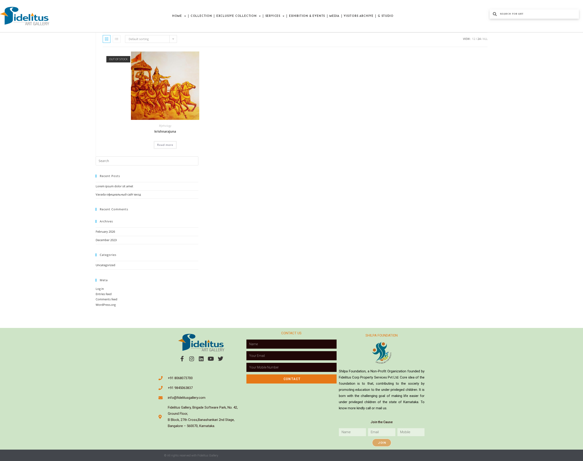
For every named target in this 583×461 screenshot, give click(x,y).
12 (473, 39)
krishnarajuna (165, 131)
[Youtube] (211, 358)
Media (334, 16)
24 (479, 39)
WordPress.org (106, 305)
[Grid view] (106, 39)
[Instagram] (191, 358)
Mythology (165, 126)
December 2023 (106, 240)
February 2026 (105, 231)
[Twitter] (220, 358)
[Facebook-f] (182, 358)
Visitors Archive (358, 16)
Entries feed (104, 294)
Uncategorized (105, 265)
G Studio (385, 16)
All (485, 39)
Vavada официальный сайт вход (118, 194)
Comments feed (106, 299)
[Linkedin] (201, 358)
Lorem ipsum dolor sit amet (114, 186)
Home (177, 16)
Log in (100, 289)
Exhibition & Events (307, 16)
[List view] (116, 39)
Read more (165, 145)
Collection (201, 16)
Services (272, 16)
